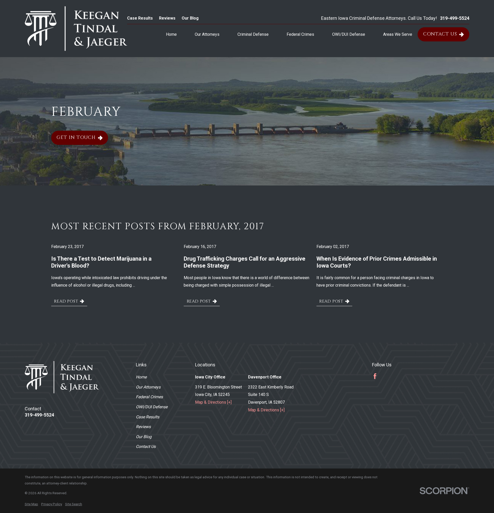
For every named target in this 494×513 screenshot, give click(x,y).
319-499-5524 (454, 18)
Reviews (167, 18)
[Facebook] (375, 376)
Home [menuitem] (171, 34)
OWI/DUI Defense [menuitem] (348, 34)
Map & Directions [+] (213, 402)
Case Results (140, 18)
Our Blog (190, 18)
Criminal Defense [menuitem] (253, 34)
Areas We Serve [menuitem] (397, 34)
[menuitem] (31, 504)
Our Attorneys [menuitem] (207, 34)
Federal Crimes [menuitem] (300, 34)
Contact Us (440, 34)
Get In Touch (76, 137)
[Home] (76, 28)
